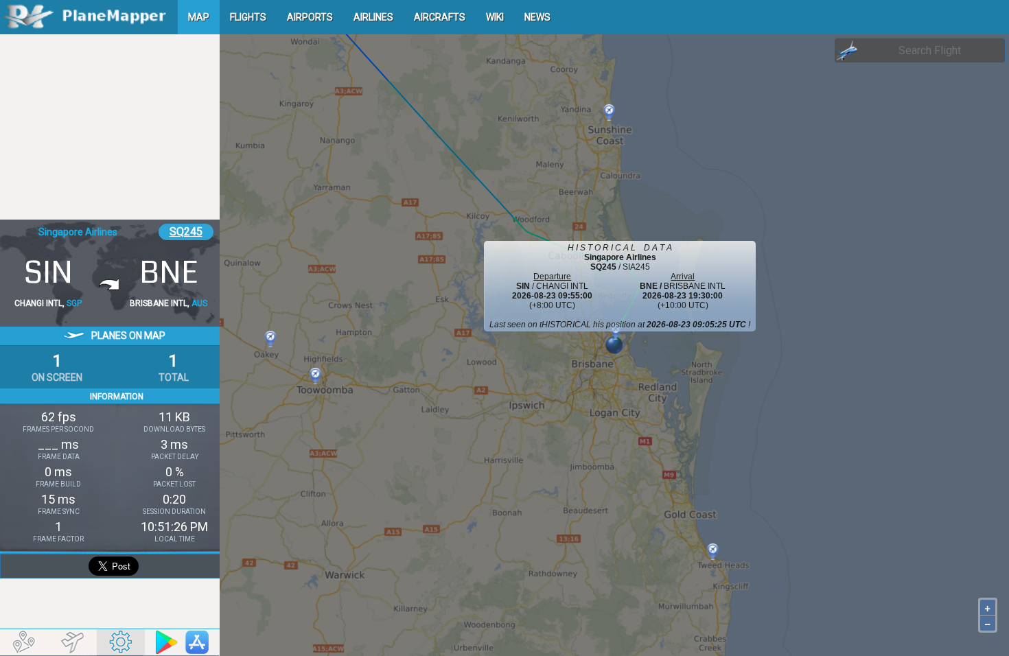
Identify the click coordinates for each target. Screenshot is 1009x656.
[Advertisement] (109, 127)
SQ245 (186, 231)
